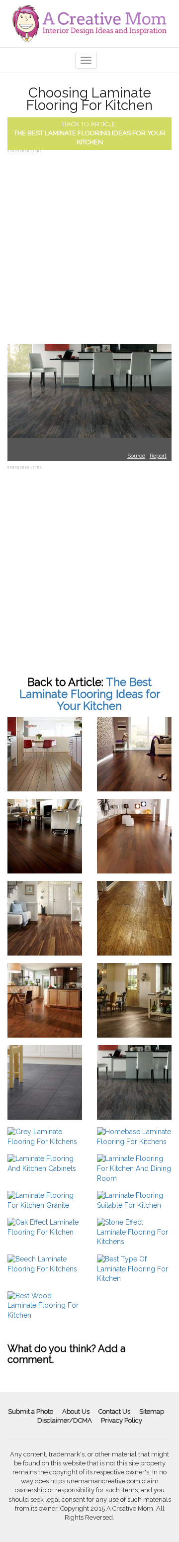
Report (158, 456)
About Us (76, 1411)
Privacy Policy (121, 1420)
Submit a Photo (30, 1411)
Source (136, 456)
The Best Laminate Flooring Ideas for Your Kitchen (89, 693)
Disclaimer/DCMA (64, 1420)
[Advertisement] (89, 244)
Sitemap (151, 1411)
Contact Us (114, 1411)
